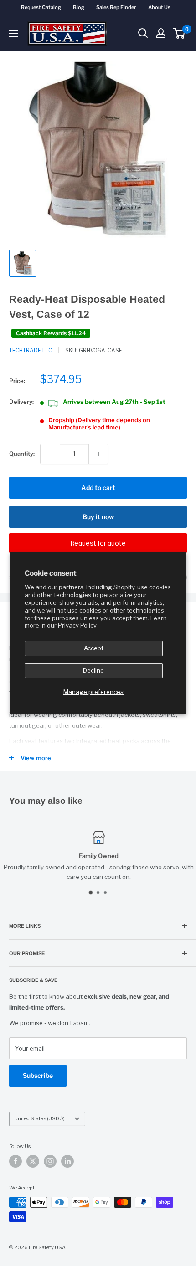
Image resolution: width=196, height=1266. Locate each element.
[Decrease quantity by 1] (50, 454)
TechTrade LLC (30, 350)
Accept (93, 648)
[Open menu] (13, 33)
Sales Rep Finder (116, 7)
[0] (179, 33)
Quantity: (22, 453)
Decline (93, 670)
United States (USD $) (39, 1118)
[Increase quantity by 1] (98, 454)
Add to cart (98, 487)
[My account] (160, 33)
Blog (78, 7)
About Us (159, 7)
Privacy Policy (77, 625)
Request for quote (98, 543)
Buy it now (98, 517)
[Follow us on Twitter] (32, 1161)
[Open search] (143, 33)
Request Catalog (41, 7)
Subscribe (38, 1075)
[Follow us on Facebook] (15, 1161)
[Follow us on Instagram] (50, 1161)
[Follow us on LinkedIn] (67, 1161)
